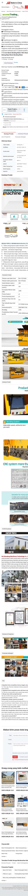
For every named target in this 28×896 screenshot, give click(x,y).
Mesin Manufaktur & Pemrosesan (14, 11)
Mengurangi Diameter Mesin (8, 850)
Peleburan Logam (7, 874)
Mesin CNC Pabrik (7, 870)
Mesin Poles (4, 853)
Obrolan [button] (16, 62)
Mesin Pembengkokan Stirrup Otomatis (11, 848)
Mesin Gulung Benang (21, 848)
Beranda (3, 11)
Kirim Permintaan (8, 63)
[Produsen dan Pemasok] (14, 2)
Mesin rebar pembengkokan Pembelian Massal (14, 877)
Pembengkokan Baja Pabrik (21, 874)
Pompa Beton (19, 853)
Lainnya (4, 880)
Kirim (15, 757)
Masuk (4, 127)
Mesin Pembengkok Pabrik (21, 870)
